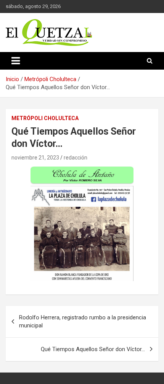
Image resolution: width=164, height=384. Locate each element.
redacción (75, 158)
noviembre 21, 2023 (35, 158)
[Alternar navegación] (16, 61)
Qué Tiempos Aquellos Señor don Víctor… (93, 349)
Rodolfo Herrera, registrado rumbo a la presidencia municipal (82, 321)
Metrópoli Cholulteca (45, 118)
